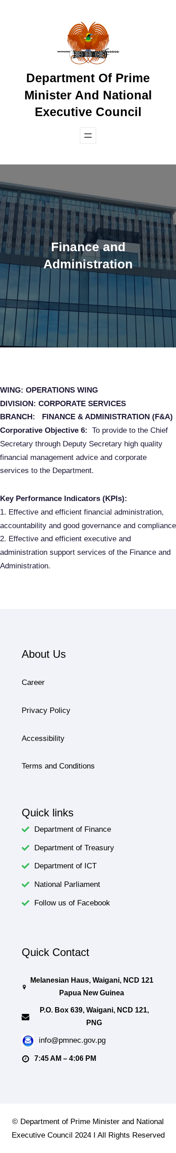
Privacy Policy (46, 710)
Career (33, 682)
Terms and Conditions (58, 766)
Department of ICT (65, 866)
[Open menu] (88, 135)
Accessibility (43, 738)
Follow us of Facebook (72, 903)
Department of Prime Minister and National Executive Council (88, 95)
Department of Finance (72, 829)
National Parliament (67, 884)
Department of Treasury (74, 848)
